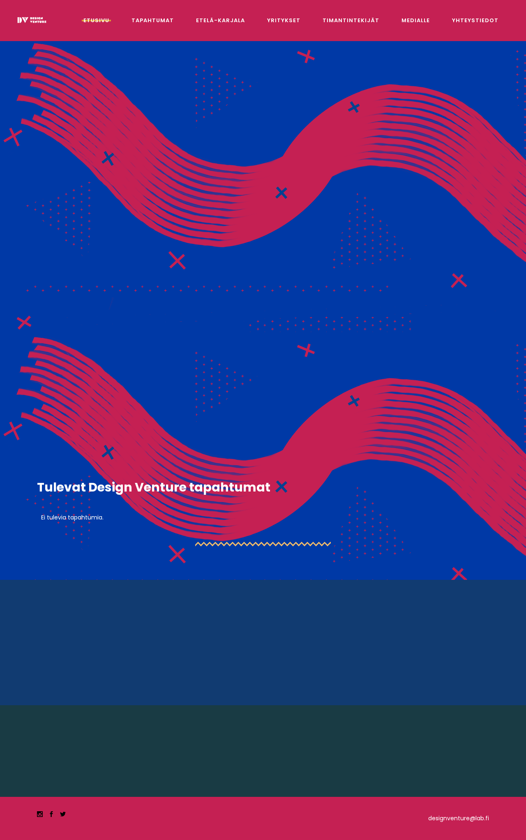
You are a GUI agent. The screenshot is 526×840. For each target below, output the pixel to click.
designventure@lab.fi (458, 818)
